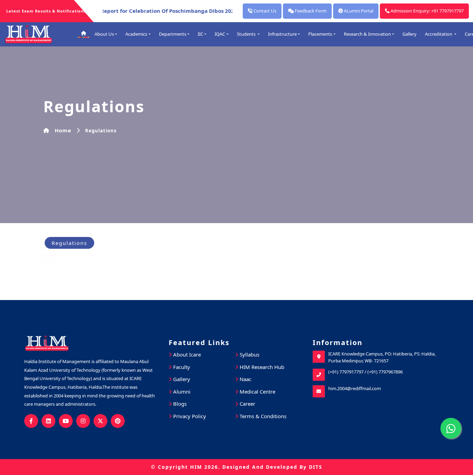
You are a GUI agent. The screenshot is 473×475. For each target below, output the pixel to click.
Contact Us (264, 11)
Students (247, 34)
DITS (315, 467)
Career (246, 403)
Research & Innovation (367, 34)
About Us (104, 34)
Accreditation (439, 34)
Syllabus (248, 354)
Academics (136, 34)
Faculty (181, 366)
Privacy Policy (189, 416)
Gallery (409, 34)
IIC (200, 34)
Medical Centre (256, 391)
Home (63, 130)
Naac (244, 379)
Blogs (179, 403)
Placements (320, 34)
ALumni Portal (358, 11)
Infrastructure (282, 34)
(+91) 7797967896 (385, 372)
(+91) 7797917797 (346, 372)
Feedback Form (310, 11)
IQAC (220, 34)
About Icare (186, 354)
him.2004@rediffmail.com (354, 388)
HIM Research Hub (261, 366)
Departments (172, 34)
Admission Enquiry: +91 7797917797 (427, 11)
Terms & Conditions (262, 416)
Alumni (181, 391)
